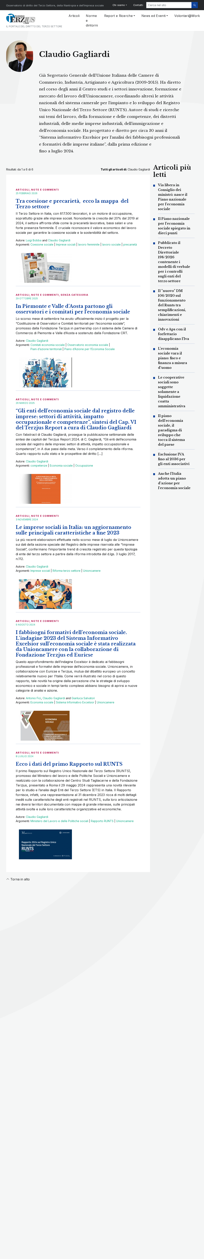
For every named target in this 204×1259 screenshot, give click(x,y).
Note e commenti (45, 189)
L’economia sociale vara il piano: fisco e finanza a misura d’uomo (172, 358)
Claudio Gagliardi (59, 240)
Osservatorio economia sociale (87, 345)
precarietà (130, 244)
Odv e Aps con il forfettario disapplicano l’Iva (173, 334)
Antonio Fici (33, 698)
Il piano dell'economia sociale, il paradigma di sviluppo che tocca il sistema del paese (171, 430)
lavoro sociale (111, 244)
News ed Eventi (153, 16)
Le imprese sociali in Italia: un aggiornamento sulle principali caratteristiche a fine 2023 (73, 530)
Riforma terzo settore (66, 570)
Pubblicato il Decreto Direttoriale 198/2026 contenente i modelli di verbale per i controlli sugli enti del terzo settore (174, 262)
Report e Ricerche (118, 16)
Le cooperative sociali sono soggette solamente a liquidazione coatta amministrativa (171, 391)
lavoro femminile (89, 244)
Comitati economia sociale (47, 345)
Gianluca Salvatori (83, 698)
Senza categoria (74, 294)
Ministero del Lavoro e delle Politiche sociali (59, 821)
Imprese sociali (66, 244)
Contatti (138, 5)
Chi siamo (119, 5)
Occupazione (84, 465)
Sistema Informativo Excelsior (75, 702)
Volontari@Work (187, 16)
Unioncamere (92, 570)
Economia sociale (61, 465)
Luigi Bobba (33, 240)
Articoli (74, 16)
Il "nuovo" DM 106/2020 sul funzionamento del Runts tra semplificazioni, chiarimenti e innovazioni (172, 305)
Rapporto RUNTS (102, 821)
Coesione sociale (41, 244)
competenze (38, 465)
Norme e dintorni (92, 20)
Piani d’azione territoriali (46, 349)
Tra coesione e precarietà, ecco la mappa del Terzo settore (72, 204)
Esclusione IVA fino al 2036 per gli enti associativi (173, 459)
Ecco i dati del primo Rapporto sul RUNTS (69, 764)
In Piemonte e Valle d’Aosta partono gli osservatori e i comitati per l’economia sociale (73, 309)
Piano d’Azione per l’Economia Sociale (89, 349)
